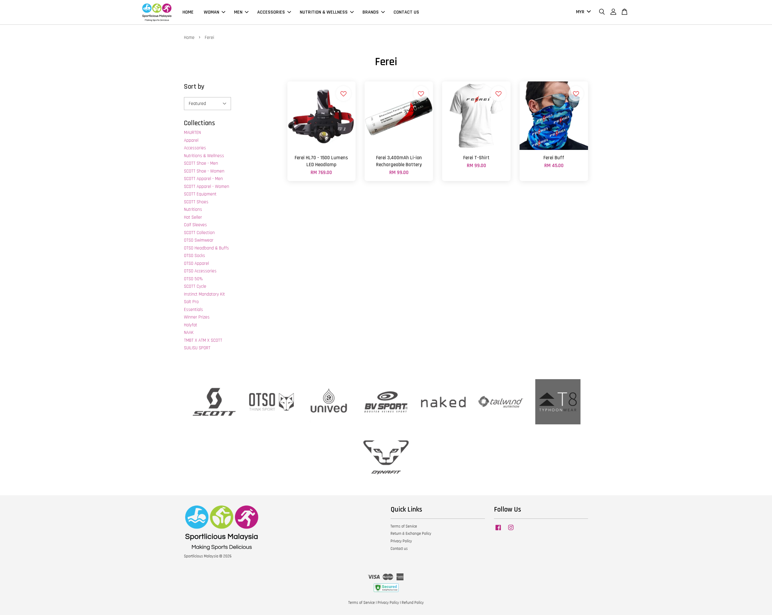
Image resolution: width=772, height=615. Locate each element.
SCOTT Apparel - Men (203, 179)
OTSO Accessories (200, 271)
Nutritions (193, 209)
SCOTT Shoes (196, 202)
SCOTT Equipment (200, 194)
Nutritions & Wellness (204, 156)
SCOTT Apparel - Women (206, 186)
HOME (188, 12)
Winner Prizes (197, 317)
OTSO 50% (193, 279)
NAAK (189, 332)
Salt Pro (191, 302)
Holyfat (190, 325)
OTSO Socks (194, 255)
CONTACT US (406, 12)
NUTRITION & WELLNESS (324, 12)
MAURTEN (192, 132)
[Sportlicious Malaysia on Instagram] (511, 530)
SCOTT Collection (199, 233)
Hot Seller (193, 217)
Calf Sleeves (195, 225)
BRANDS (370, 12)
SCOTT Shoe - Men (201, 163)
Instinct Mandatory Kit (204, 294)
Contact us (399, 548)
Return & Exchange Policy (411, 533)
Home (189, 37)
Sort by (194, 86)
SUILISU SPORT (197, 348)
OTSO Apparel (196, 263)
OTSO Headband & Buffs (206, 248)
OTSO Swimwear (199, 240)
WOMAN (211, 12)
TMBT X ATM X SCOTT (203, 340)
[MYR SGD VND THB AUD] (582, 12)
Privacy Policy (401, 541)
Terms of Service (404, 526)
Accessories (195, 148)
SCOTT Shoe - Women (204, 171)
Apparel (191, 140)
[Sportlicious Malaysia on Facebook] (498, 530)
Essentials (193, 309)
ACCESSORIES (271, 12)
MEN (238, 12)
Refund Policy (413, 602)
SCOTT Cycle (195, 286)
